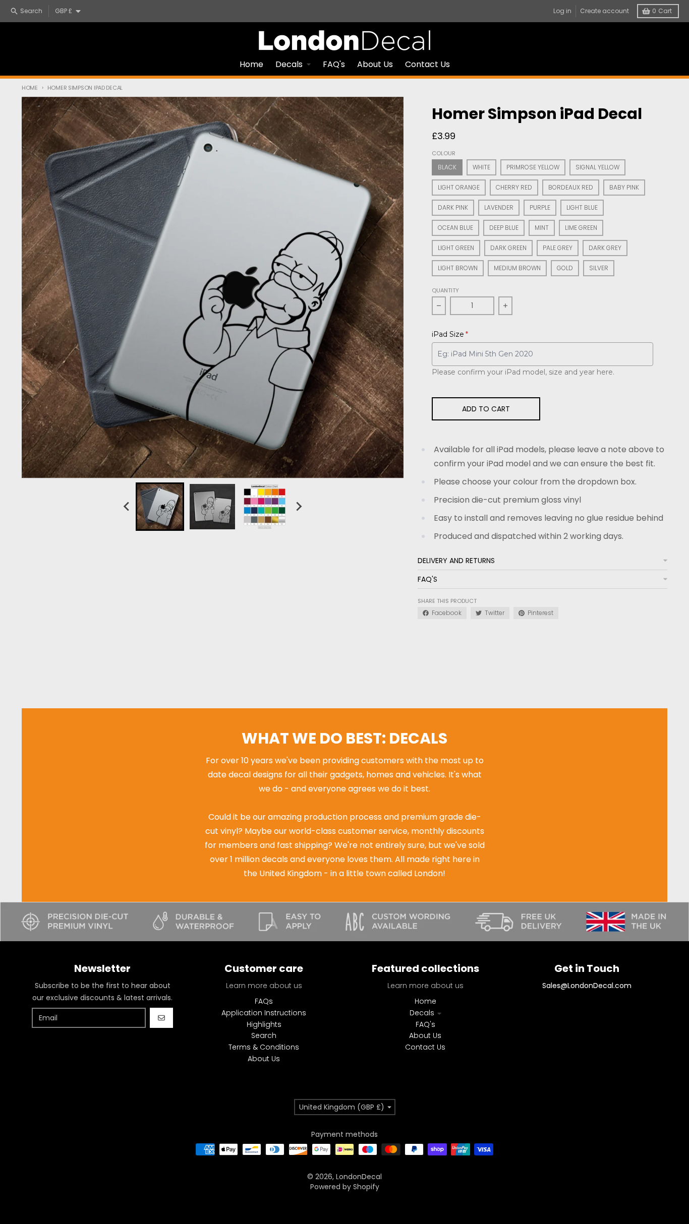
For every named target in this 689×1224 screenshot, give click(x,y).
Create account (604, 11)
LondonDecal (359, 1177)
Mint (542, 227)
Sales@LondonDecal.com (586, 986)
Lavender (498, 207)
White (481, 167)
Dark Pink (453, 207)
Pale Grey (557, 247)
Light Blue (582, 207)
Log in (562, 11)
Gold (565, 268)
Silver (598, 268)
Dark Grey (605, 247)
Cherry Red (514, 187)
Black (447, 167)
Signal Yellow (597, 167)
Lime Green (581, 227)
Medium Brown (517, 268)
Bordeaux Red (570, 187)
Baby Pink (624, 187)
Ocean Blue (455, 227)
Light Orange (459, 187)
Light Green (456, 247)
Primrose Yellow (532, 167)
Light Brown (458, 268)
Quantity (445, 290)
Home (30, 88)
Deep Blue (504, 227)
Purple (540, 207)
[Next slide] (298, 507)
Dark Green (508, 247)
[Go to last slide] (127, 507)
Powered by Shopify (344, 1187)
